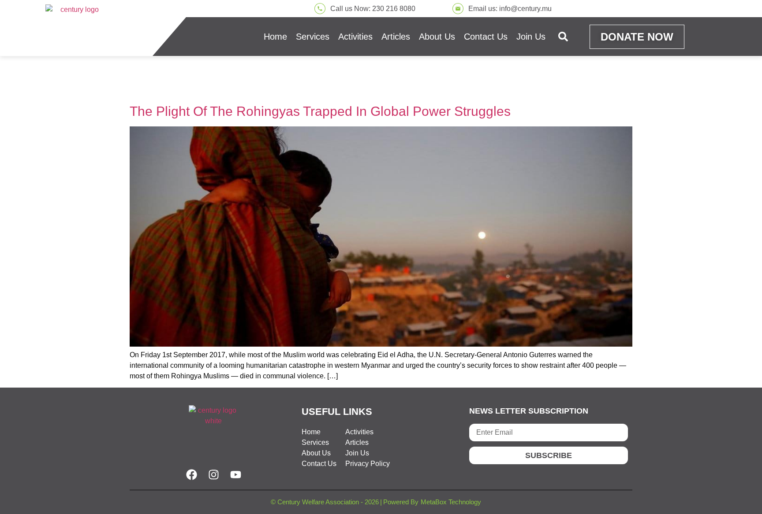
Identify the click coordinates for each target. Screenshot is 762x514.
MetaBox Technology (451, 502)
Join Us (530, 36)
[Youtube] (235, 474)
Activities (355, 36)
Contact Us (486, 36)
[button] (563, 36)
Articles (395, 36)
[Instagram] (213, 474)
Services (312, 36)
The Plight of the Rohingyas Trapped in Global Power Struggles (320, 111)
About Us (437, 36)
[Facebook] (191, 474)
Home (275, 36)
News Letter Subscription (528, 411)
